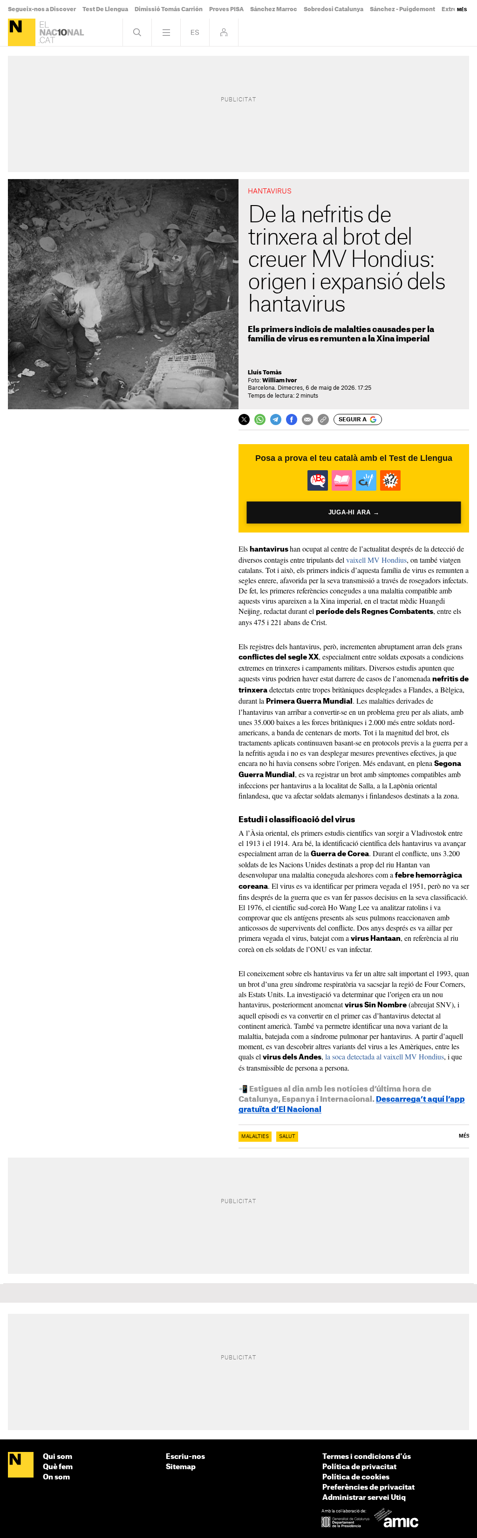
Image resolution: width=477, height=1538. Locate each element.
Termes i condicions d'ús (366, 1456)
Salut (287, 1136)
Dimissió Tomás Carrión (169, 9)
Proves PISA (226, 9)
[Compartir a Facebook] (291, 419)
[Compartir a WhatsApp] (260, 419)
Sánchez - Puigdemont (402, 9)
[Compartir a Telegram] (275, 419)
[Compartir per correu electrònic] (307, 419)
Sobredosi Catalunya (333, 9)
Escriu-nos (185, 1456)
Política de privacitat (359, 1467)
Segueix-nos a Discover (42, 9)
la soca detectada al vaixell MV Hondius (384, 1056)
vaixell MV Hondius (376, 560)
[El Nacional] (21, 32)
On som (56, 1477)
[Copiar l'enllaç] (323, 419)
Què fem (58, 1467)
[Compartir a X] (244, 419)
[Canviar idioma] (195, 32)
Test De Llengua (105, 9)
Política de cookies (355, 1477)
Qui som (57, 1456)
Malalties (255, 1136)
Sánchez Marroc (273, 9)
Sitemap (181, 1467)
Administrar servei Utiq (364, 1497)
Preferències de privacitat (368, 1487)
